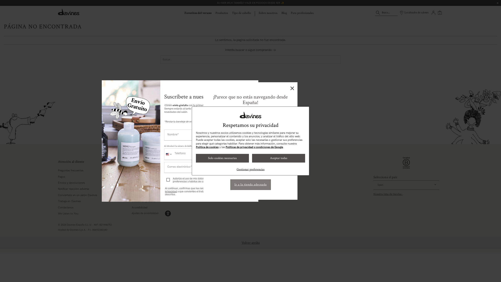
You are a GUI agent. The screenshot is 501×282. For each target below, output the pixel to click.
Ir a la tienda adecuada (250, 185)
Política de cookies (207, 147)
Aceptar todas (278, 158)
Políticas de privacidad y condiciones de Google (254, 147)
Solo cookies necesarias (222, 158)
